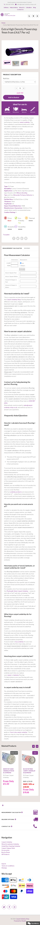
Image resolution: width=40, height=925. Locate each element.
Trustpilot (6, 234)
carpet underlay (25, 122)
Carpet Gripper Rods (8, 848)
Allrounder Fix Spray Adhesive (22, 195)
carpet (9, 675)
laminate (16, 675)
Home (3, 23)
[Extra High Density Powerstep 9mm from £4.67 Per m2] (20, 51)
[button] (33, 923)
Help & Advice (14, 7)
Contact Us (20, 9)
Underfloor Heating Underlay (11, 846)
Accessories (5, 850)
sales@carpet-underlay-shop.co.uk (26, 4)
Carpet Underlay (7, 842)
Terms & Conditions (8, 866)
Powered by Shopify (20, 921)
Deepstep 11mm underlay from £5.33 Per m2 (8, 770)
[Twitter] (4, 907)
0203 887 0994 (10, 4)
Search (4, 864)
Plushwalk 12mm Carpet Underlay (17, 591)
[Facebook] (9, 907)
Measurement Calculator (12, 248)
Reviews (27, 248)
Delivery (6, 7)
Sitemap (4, 868)
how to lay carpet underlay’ (18, 732)
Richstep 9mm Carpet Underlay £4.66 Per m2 (29, 770)
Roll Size (6, 78)
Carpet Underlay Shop (14, 299)
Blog (34, 7)
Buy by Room (6, 852)
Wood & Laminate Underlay (10, 844)
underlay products (16, 492)
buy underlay (19, 642)
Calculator (29, 7)
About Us (22, 7)
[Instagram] (14, 907)
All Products (5, 854)
